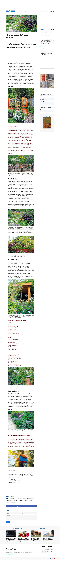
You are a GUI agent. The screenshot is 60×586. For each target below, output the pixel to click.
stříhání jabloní (13, 502)
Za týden (49, 29)
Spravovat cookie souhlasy (9, 554)
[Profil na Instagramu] (51, 11)
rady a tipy (21, 500)
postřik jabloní (15, 500)
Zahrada (29, 11)
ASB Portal (42, 528)
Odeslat (8, 521)
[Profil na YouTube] (53, 11)
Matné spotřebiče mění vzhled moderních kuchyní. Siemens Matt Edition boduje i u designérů (47, 49)
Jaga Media (30, 552)
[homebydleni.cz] (10, 11)
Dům (25, 11)
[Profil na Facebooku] (50, 11)
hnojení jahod (12, 498)
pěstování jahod (9, 500)
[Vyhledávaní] (48, 11)
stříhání (8, 502)
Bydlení (22, 11)
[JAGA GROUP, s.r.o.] (11, 549)
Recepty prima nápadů (17, 528)
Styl (33, 11)
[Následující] (52, 123)
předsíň (41, 72)
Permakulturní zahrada (30, 498)
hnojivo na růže (19, 498)
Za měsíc (52, 29)
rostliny (31, 500)
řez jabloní (26, 500)
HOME (15, 482)
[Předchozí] (41, 123)
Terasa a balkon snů (42, 11)
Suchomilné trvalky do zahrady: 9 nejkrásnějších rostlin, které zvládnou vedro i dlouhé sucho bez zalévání (47, 36)
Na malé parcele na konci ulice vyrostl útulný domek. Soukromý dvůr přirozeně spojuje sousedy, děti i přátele (47, 33)
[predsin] (43, 77)
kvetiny (24, 498)
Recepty (36, 11)
